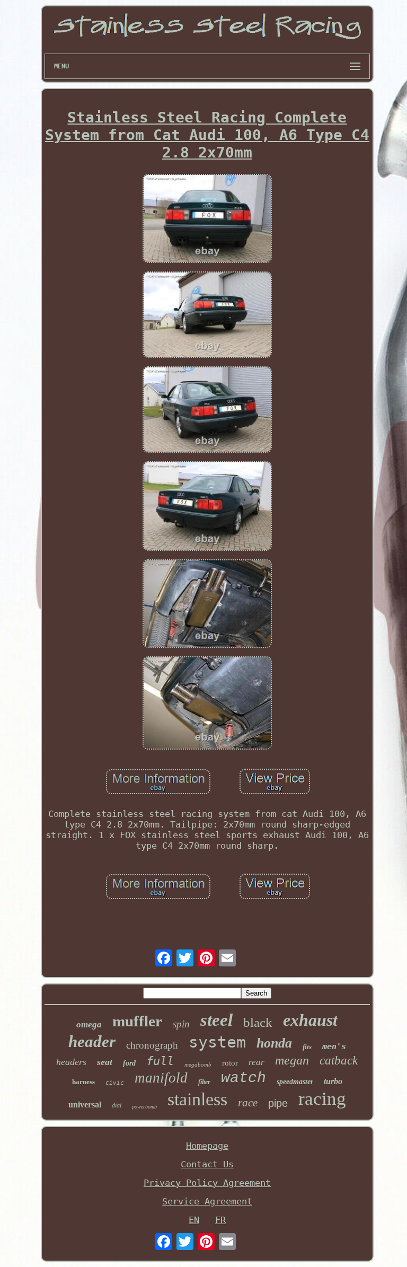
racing (322, 1098)
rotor (230, 1063)
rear (256, 1062)
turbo (333, 1081)
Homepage (207, 1145)
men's (334, 1046)
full (160, 1061)
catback (339, 1060)
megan (292, 1060)
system (217, 1042)
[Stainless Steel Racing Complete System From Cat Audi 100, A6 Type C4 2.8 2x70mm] (207, 219)
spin (181, 1024)
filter (204, 1082)
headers (71, 1062)
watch (243, 1078)
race (248, 1102)
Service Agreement (207, 1201)
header (92, 1041)
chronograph (152, 1045)
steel (216, 1020)
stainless (197, 1099)
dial (116, 1105)
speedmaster (295, 1082)
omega (89, 1024)
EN (194, 1220)
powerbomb (144, 1107)
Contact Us (207, 1164)
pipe (278, 1103)
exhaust (310, 1020)
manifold (161, 1078)
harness (83, 1082)
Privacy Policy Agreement (207, 1182)
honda (274, 1043)
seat (104, 1062)
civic (114, 1082)
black (257, 1022)
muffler (137, 1021)
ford (129, 1063)
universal (84, 1104)
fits (307, 1047)
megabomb (197, 1064)
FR (220, 1220)
